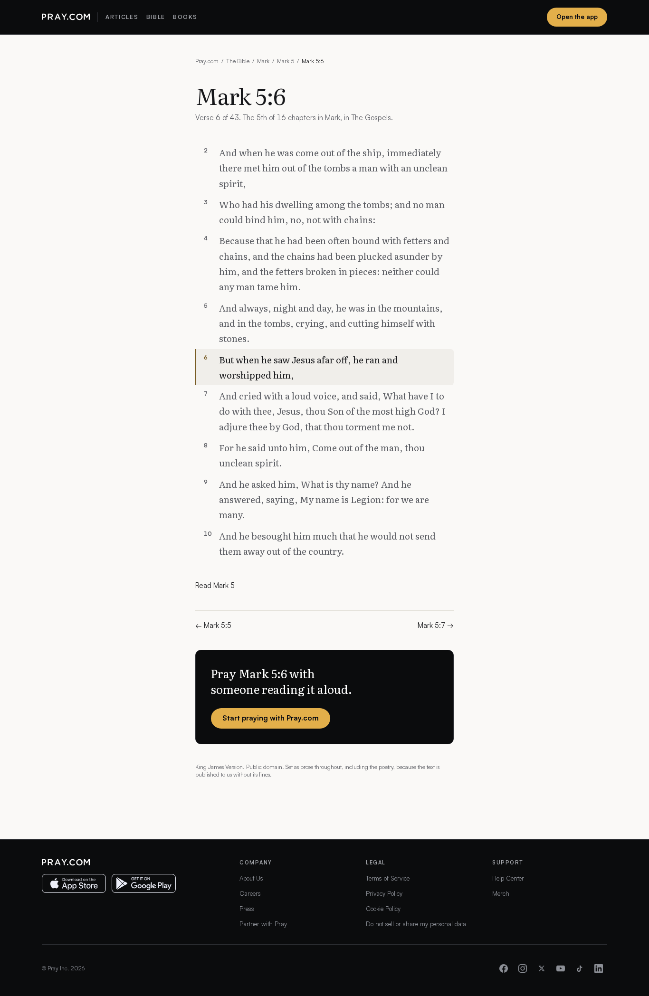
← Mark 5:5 (213, 625)
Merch (500, 893)
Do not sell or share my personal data (416, 924)
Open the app (577, 16)
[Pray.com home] (66, 17)
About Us (251, 878)
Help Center (508, 878)
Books (185, 16)
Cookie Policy (383, 908)
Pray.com (207, 61)
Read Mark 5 (215, 585)
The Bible (237, 61)
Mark (263, 61)
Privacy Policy (384, 893)
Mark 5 (285, 61)
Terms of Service (388, 878)
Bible (155, 16)
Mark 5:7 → (436, 625)
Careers (250, 893)
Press (246, 908)
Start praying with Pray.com (270, 717)
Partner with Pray (263, 924)
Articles (121, 16)
